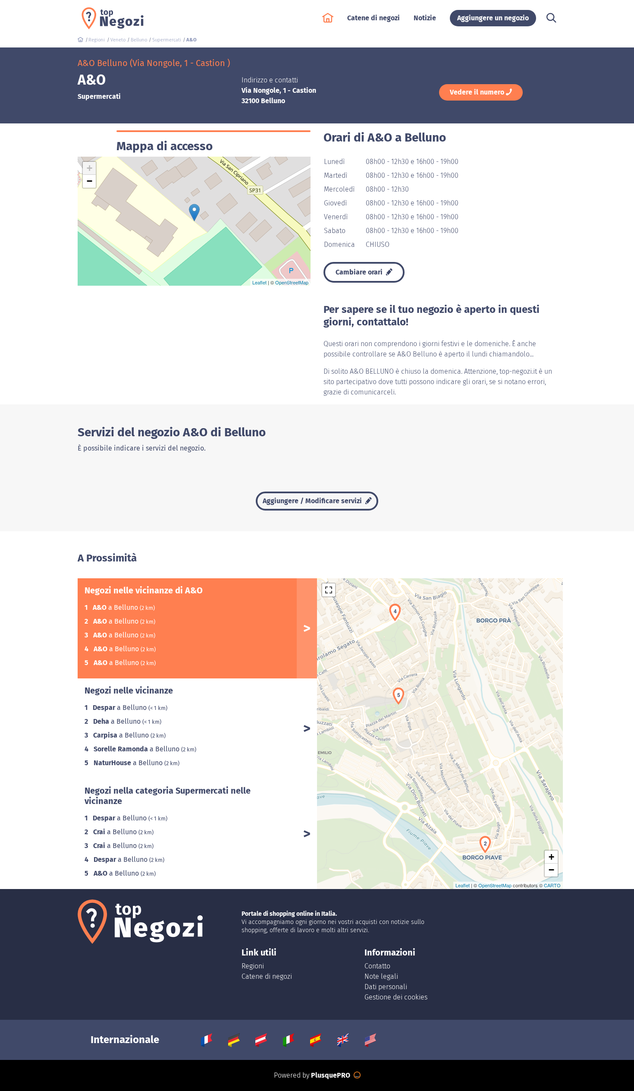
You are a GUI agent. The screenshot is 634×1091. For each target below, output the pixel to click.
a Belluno (116, 607)
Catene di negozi (267, 976)
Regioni (253, 966)
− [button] (89, 181)
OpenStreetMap (291, 282)
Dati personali (385, 987)
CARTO (552, 885)
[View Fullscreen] (328, 589)
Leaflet (259, 282)
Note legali (381, 976)
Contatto (377, 966)
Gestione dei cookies (395, 997)
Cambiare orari (360, 272)
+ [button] (89, 168)
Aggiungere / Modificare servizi (313, 501)
